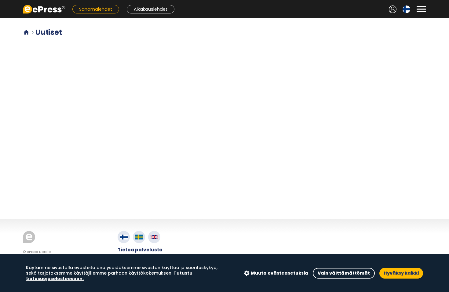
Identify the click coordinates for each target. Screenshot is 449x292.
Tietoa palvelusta (140, 249)
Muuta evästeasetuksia (279, 273)
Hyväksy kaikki (401, 273)
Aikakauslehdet (150, 9)
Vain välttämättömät (344, 273)
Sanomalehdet (95, 9)
